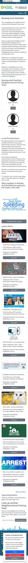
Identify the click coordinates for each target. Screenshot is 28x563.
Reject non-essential (15, 555)
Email (13, 108)
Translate (23, 3)
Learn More (14, 558)
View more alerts (21, 492)
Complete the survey (14, 221)
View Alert (14, 258)
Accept (15, 552)
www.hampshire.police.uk (13, 74)
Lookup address (20, 520)
